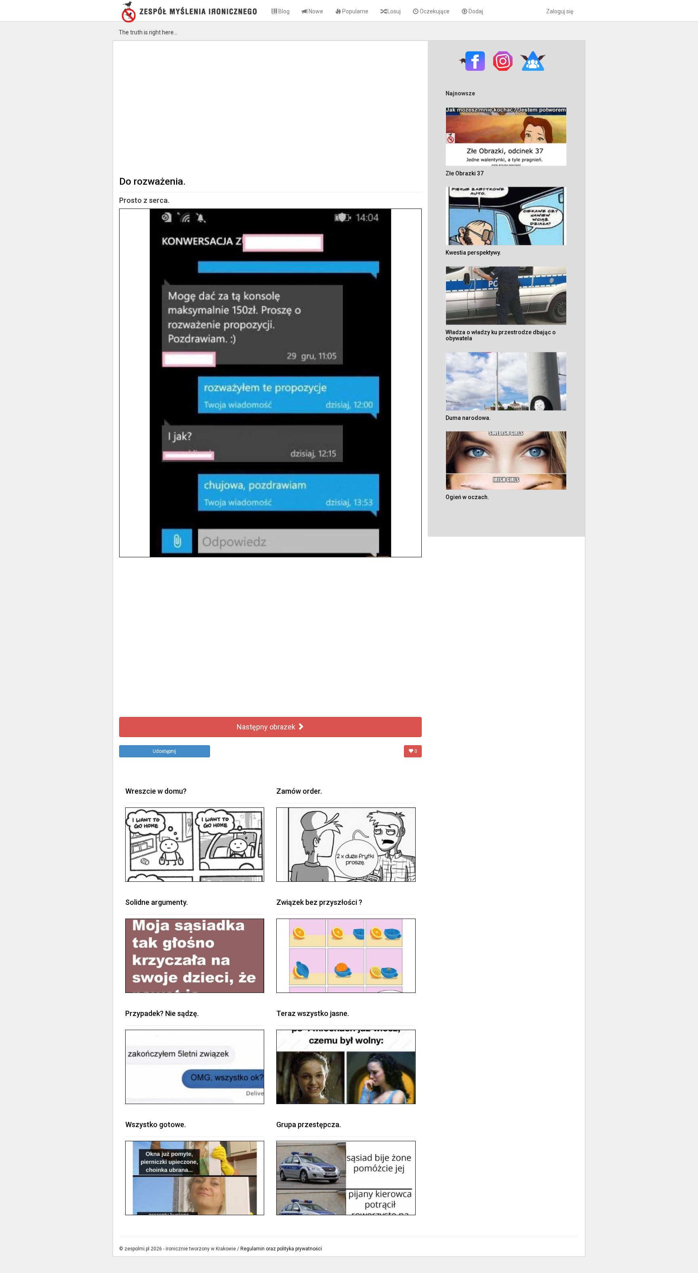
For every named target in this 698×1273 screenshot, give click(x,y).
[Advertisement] (270, 107)
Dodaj (475, 11)
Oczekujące (434, 11)
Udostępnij (164, 751)
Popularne (354, 11)
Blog (283, 11)
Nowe (315, 11)
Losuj (393, 11)
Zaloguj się (559, 11)
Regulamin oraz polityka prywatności (281, 1249)
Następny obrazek (267, 727)
